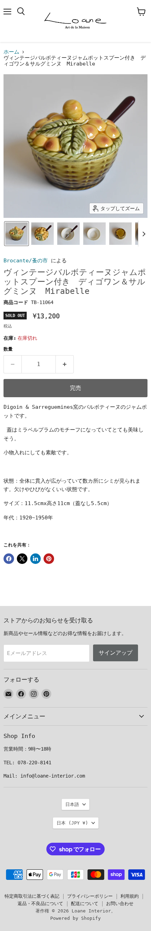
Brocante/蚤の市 (26, 260)
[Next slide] (143, 234)
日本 (72, 823)
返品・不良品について (40, 903)
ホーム (11, 52)
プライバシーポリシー (90, 896)
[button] (16, 234)
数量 (8, 349)
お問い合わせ (119, 903)
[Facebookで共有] (9, 558)
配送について (84, 903)
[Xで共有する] (22, 558)
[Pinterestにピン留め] (49, 558)
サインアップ (115, 652)
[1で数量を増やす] (65, 364)
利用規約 (129, 896)
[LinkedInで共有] (35, 558)
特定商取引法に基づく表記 (32, 896)
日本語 (72, 804)
